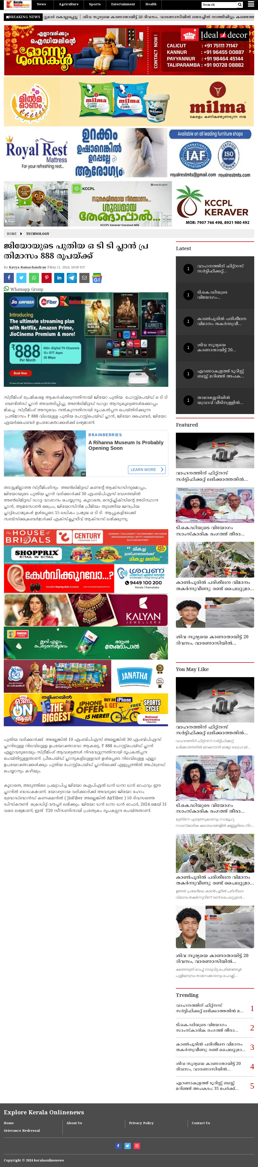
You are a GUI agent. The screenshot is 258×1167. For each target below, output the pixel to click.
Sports (95, 5)
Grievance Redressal (22, 1131)
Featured (187, 425)
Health (150, 5)
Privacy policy (141, 1123)
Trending (187, 996)
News (41, 5)
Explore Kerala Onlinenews (44, 1113)
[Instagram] (137, 1146)
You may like (192, 670)
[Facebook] (118, 1146)
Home (12, 234)
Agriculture (69, 5)
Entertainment (123, 5)
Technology (37, 234)
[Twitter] (127, 1146)
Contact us (201, 1123)
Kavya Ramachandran (27, 268)
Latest (183, 249)
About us (74, 1123)
